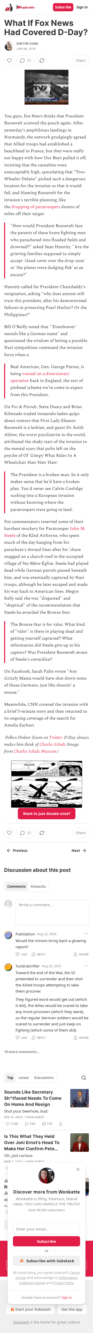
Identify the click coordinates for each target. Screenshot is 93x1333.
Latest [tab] (23, 1077)
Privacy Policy (63, 1282)
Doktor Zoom (27, 43)
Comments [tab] (16, 886)
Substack (21, 1322)
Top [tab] (10, 1077)
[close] (78, 1169)
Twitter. (56, 737)
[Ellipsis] (86, 934)
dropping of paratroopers (35, 207)
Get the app (71, 1309)
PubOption (25, 933)
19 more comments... (22, 1051)
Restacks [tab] (38, 886)
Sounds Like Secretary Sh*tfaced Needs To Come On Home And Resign (32, 1098)
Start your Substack (33, 1309)
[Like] (9, 60)
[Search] (84, 1078)
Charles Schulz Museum (35, 751)
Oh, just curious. (18, 1155)
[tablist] (26, 886)
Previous (20, 850)
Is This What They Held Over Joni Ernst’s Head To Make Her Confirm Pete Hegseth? (31, 1143)
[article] (46, 1108)
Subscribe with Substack (50, 1260)
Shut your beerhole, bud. (26, 1111)
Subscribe (63, 7)
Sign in (82, 7)
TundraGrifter (28, 965)
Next (76, 850)
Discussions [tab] (43, 1077)
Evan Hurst (35, 1117)
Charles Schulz (53, 744)
